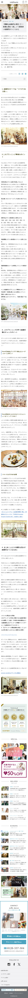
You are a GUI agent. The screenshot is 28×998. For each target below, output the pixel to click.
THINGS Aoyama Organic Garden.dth (10, 146)
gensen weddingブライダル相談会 (11, 673)
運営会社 (6, 993)
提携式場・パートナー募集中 (8, 989)
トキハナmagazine (5, 984)
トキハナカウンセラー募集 (20, 989)
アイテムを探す (4, 977)
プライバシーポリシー (18, 993)
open (24, 79)
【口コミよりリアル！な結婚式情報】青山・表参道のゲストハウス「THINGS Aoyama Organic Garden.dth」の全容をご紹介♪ (14, 514)
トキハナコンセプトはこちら (9, 634)
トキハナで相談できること (13, 909)
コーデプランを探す (5, 974)
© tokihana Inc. (14, 996)
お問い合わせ (4, 981)
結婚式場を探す (4, 970)
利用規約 (11, 993)
